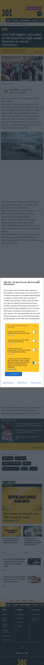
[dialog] (22, 332)
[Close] (39, 282)
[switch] (35, 332)
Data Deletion (8, 383)
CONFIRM (13, 374)
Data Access (22, 383)
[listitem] (22, 326)
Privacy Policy (36, 383)
